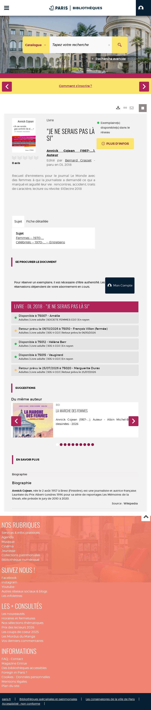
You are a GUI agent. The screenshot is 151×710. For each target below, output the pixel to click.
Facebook (9, 578)
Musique (8, 542)
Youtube (8, 587)
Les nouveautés (13, 614)
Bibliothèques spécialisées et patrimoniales (48, 699)
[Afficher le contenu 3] (65, 444)
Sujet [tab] (18, 221)
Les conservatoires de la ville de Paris (110, 699)
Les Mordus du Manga (18, 636)
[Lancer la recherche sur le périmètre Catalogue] (120, 44)
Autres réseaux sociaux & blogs (24, 591)
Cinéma (8, 546)
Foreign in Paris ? (14, 672)
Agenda (8, 537)
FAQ (5, 659)
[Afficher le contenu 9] (88, 444)
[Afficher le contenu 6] (77, 444)
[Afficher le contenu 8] (84, 444)
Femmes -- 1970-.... (30, 238)
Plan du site (10, 686)
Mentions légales (14, 681)
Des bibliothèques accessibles (24, 668)
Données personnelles (33, 677)
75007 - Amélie (49, 316)
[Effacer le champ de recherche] (109, 44)
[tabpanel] (53, 238)
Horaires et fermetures (18, 618)
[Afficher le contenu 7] (80, 444)
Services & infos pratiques (21, 533)
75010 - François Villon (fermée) (84, 329)
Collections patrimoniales (21, 555)
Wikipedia (131, 503)
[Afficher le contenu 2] (61, 444)
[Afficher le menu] (6, 8)
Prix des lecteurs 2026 (18, 627)
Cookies (7, 677)
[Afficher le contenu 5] (73, 444)
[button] (143, 8)
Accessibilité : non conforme (21, 703)
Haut (145, 517)
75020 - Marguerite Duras (81, 368)
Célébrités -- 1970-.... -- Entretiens (40, 242)
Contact (17, 659)
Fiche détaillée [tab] (37, 221)
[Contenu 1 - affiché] (57, 444)
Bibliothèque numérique (20, 560)
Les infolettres (12, 596)
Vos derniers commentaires (22, 641)
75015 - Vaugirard (50, 355)
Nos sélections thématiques (22, 623)
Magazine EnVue (14, 663)
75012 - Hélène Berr (52, 342)
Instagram (9, 582)
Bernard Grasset (78, 160)
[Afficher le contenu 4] (69, 444)
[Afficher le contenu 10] (92, 444)
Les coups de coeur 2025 (20, 632)
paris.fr (6, 699)
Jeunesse (8, 551)
